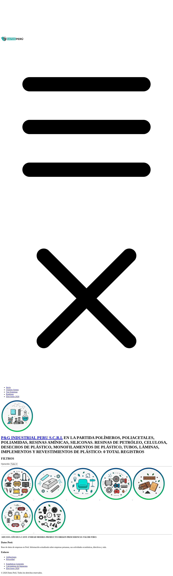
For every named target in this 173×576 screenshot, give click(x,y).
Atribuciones (11, 557)
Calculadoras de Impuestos (16, 566)
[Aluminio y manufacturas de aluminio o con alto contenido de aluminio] (50, 499)
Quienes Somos (12, 390)
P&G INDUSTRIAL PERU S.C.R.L (32, 437)
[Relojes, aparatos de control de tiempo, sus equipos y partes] (50, 532)
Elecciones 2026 (12, 396)
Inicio (8, 387)
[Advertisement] (77, 18)
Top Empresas (11, 392)
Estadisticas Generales (15, 564)
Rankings (10, 394)
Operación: (5, 464)
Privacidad (10, 559)
